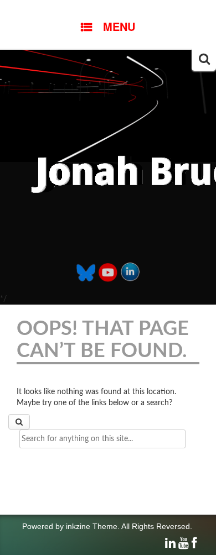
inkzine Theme (91, 526)
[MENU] (108, 8)
